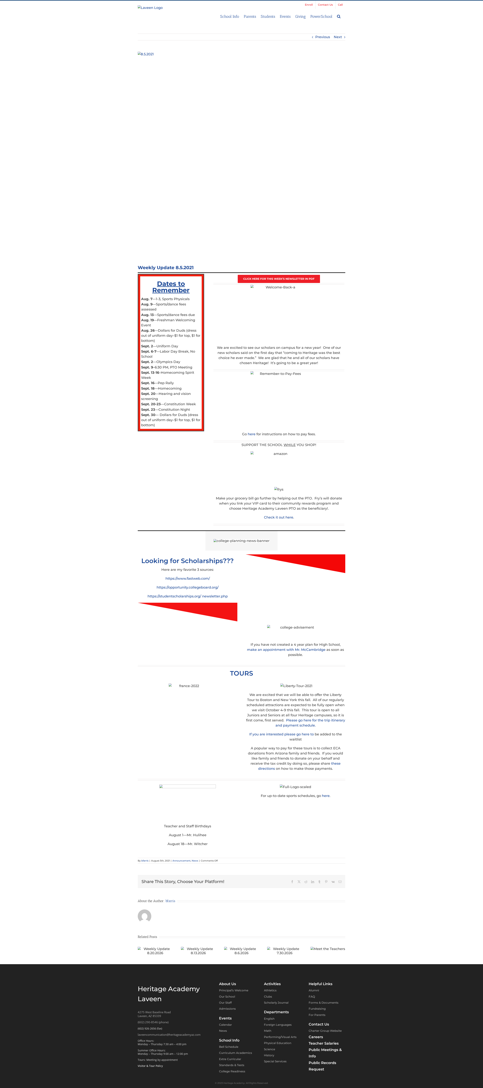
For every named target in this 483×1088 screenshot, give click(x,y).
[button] (339, 16)
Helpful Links (320, 984)
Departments (276, 1012)
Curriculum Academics (235, 1053)
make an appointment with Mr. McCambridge (286, 650)
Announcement (181, 860)
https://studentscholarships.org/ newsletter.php (188, 596)
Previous (322, 37)
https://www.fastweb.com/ (187, 578)
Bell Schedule (228, 1047)
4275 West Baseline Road (154, 1012)
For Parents (317, 1015)
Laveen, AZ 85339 (149, 1016)
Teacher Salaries (324, 1043)
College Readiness (232, 1071)
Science (269, 1049)
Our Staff (225, 1002)
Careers (316, 1037)
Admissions (227, 1008)
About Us (227, 984)
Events (225, 1018)
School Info (229, 1040)
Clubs (268, 996)
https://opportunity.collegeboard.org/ (187, 587)
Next (338, 37)
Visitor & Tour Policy (150, 1066)
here (251, 434)
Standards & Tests (231, 1065)
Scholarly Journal (276, 1002)
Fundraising (317, 1008)
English (269, 1018)
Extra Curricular (230, 1059)
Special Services (275, 1061)
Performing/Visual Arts (280, 1037)
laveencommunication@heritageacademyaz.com (169, 1034)
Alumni (314, 990)
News (195, 860)
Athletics (270, 990)
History (269, 1055)
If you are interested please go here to (281, 734)
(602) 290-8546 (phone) (153, 1022)
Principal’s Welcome (233, 990)
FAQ (312, 996)
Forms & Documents (323, 1002)
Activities (272, 984)
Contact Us (319, 1024)
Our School (227, 996)
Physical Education (277, 1043)
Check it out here (278, 517)
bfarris (144, 860)
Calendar (225, 1024)
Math (267, 1031)
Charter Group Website (325, 1031)
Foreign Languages (278, 1024)
